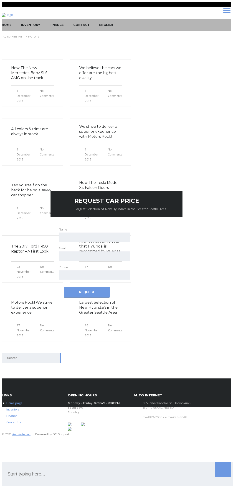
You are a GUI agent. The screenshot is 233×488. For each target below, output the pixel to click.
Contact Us (13, 422)
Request (87, 292)
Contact (81, 25)
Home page (14, 403)
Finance (57, 25)
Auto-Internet (21, 434)
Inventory (30, 25)
